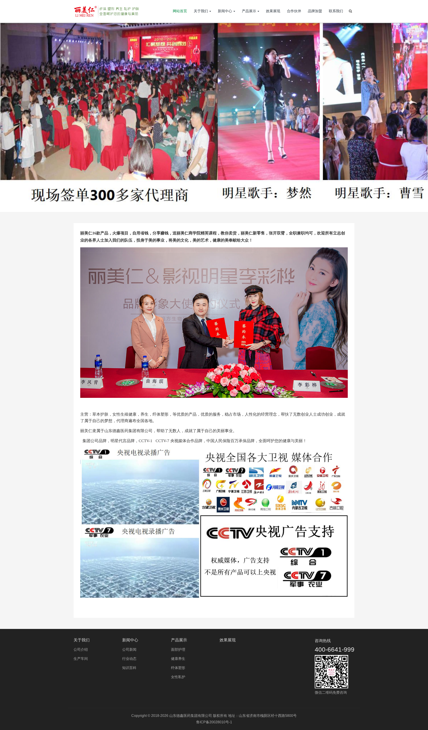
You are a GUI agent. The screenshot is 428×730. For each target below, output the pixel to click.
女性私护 (178, 677)
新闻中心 (225, 11)
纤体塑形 (178, 668)
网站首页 (180, 11)
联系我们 (336, 11)
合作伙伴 (294, 11)
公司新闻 (129, 649)
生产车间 (81, 659)
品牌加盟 (315, 11)
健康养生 (178, 659)
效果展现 (273, 11)
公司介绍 (81, 649)
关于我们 (201, 11)
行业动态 (129, 659)
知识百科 (129, 668)
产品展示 (249, 11)
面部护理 (178, 649)
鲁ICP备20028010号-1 (214, 722)
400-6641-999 (334, 649)
